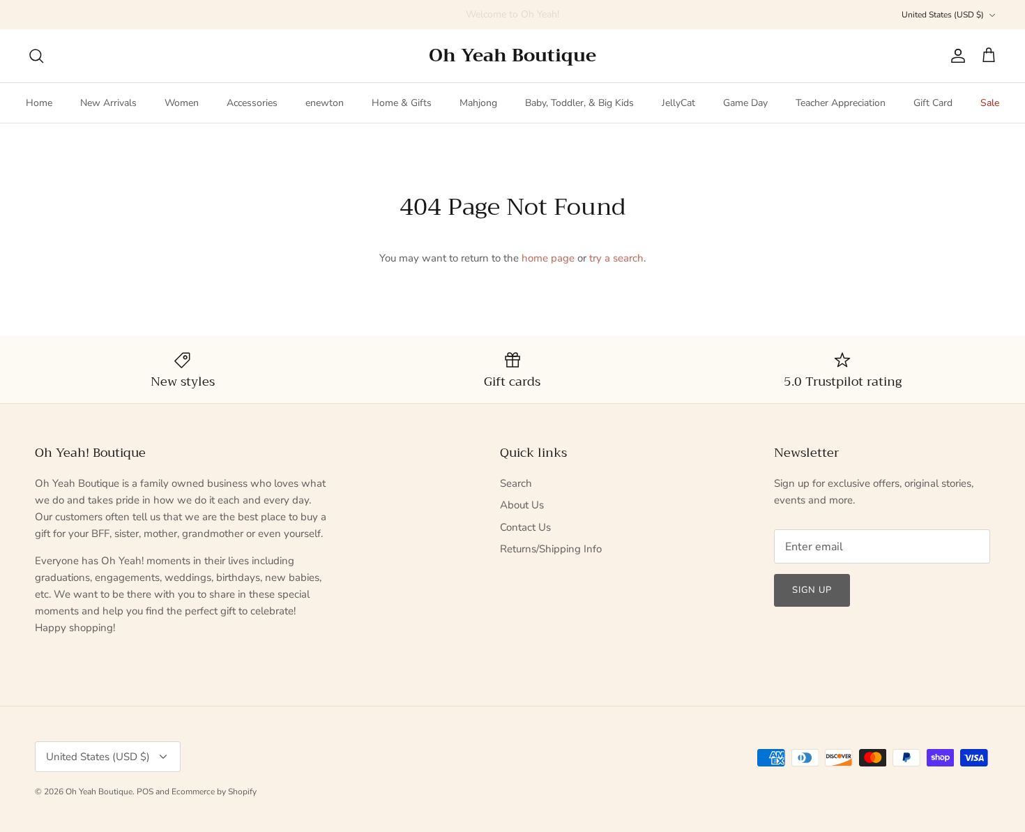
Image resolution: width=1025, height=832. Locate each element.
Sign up (812, 590)
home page (548, 258)
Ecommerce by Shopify (214, 791)
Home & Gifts (402, 102)
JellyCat (678, 102)
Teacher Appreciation (841, 102)
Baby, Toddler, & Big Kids (579, 102)
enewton (324, 102)
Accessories (252, 102)
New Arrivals (108, 102)
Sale (989, 102)
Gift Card (932, 102)
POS (145, 791)
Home (39, 102)
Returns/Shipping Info (551, 549)
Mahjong (478, 102)
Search (516, 483)
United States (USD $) (943, 14)
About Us (522, 505)
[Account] (955, 55)
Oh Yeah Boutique (99, 791)
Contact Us (525, 527)
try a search (616, 258)
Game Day (745, 102)
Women (182, 102)
